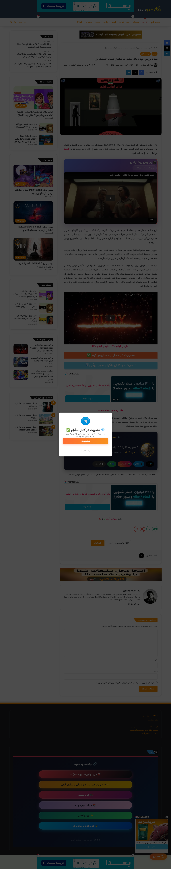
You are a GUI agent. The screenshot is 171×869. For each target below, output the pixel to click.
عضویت (85, 441)
